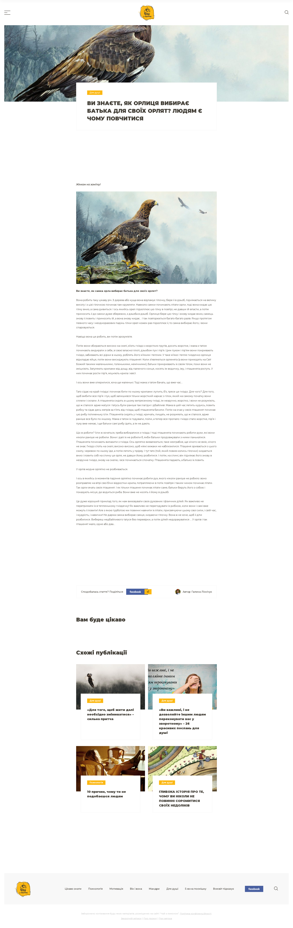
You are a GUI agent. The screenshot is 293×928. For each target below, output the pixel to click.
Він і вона (136, 888)
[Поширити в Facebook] (137, 592)
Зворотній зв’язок (131, 918)
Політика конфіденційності (195, 913)
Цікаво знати (73, 888)
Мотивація (116, 888)
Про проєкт (150, 918)
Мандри (154, 888)
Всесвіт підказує (223, 888)
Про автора (165, 918)
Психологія (95, 888)
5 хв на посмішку (195, 888)
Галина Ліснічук (202, 591)
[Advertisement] (111, 160)
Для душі (172, 888)
